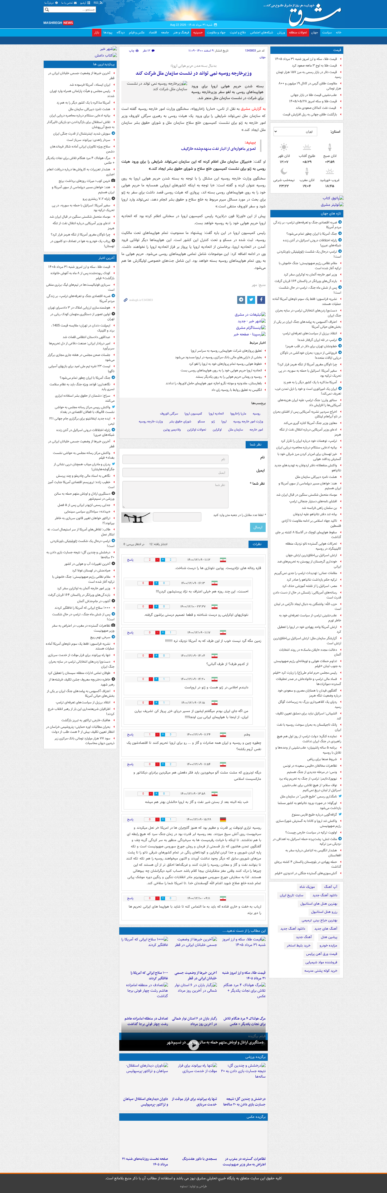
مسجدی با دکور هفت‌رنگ (199, 1159)
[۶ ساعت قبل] (144, 1138)
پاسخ (130, 559)
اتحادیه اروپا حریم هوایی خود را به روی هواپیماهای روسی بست (221, 370)
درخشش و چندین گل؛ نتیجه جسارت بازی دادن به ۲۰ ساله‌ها (244, 1102)
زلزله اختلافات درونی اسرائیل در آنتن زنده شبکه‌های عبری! (312, 243)
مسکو (201, 421)
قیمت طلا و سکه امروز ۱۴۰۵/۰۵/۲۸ (313, 101)
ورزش (281, 32)
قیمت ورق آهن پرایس (321, 954)
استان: (335, 132)
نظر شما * (257, 484)
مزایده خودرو (328, 945)
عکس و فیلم (137, 32)
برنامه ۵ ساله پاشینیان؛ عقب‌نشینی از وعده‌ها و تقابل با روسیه (308, 750)
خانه (338, 32)
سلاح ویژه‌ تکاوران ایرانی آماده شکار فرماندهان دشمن (82, 149)
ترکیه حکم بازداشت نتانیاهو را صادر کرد (312, 579)
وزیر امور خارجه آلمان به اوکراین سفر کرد (310, 274)
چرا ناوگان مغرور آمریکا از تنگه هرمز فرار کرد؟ (307, 364)
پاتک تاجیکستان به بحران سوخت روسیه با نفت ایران (309, 727)
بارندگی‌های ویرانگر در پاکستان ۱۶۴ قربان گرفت (306, 281)
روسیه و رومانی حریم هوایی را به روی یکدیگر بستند (229, 376)
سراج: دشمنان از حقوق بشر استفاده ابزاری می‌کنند (85, 398)
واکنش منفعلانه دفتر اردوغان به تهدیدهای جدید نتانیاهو (307, 468)
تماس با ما (67, 3)
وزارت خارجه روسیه (151, 421)
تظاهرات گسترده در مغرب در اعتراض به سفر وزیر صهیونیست (244, 1162)
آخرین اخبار (106, 258)
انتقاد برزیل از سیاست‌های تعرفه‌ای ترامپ (309, 333)
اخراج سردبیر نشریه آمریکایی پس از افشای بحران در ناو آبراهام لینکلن (307, 414)
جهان (314, 32)
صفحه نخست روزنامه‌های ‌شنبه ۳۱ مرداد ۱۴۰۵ (145, 1162)
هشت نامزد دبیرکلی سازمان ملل (316, 476)
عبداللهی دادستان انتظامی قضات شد (86, 337)
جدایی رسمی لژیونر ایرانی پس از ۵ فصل (84, 505)
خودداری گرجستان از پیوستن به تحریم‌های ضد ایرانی (309, 564)
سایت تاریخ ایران (291, 895)
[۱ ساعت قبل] (193, 952)
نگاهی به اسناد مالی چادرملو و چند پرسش (83, 475)
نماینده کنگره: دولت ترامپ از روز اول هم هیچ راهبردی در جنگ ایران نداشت (309, 739)
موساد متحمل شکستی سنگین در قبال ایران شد (306, 494)
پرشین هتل (329, 937)
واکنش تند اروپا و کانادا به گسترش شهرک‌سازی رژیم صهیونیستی (308, 823)
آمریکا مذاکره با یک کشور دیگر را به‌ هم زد (310, 382)
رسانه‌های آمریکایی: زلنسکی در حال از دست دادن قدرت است (307, 595)
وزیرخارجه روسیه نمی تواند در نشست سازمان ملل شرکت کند (194, 73)
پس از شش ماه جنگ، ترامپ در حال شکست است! (310, 290)
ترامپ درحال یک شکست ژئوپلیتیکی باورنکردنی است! (309, 254)
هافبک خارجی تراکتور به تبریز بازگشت (85, 720)
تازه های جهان (331, 213)
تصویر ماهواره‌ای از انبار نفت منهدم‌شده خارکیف (218, 148)
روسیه (256, 413)
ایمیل (260, 470)
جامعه (165, 32)
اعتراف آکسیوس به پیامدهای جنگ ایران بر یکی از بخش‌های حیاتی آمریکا (307, 324)
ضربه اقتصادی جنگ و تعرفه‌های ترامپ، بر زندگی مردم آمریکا (307, 225)
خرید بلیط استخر (298, 945)
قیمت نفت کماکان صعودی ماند (316, 107)
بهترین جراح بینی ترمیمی (319, 920)
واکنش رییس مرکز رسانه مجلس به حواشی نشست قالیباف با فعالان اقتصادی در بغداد (85, 410)
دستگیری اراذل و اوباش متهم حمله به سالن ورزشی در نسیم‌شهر (215, 1042)
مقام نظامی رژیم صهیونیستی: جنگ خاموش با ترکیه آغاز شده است (310, 266)
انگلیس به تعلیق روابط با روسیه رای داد (236, 389)
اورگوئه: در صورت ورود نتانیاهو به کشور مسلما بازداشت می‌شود (309, 806)
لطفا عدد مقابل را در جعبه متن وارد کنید (239, 515)
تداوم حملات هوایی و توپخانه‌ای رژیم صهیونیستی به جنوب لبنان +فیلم (307, 664)
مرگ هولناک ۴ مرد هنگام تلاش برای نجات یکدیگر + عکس (80, 161)
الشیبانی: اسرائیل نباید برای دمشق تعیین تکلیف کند (308, 716)
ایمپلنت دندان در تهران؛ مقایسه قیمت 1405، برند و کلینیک (83, 328)
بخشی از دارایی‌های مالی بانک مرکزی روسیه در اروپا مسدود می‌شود (218, 357)
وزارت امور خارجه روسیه (248, 421)
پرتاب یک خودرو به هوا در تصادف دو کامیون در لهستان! (82, 244)
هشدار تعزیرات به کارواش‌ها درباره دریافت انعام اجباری (81, 172)
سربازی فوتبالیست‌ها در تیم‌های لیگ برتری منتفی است (80, 287)
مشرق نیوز (304, 13)
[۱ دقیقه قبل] (242, 952)
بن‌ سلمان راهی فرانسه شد (319, 507)
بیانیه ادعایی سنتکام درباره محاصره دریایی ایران (306, 447)
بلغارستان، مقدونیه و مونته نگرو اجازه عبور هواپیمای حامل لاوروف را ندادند (214, 383)
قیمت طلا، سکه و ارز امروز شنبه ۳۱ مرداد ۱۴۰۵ (306, 59)
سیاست (327, 32)
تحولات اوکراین (196, 429)
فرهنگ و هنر (181, 32)
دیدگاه (121, 32)
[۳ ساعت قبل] (193, 1078)
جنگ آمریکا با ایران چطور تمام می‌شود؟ (311, 233)
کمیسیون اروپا (193, 413)
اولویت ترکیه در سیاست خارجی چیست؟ (311, 832)
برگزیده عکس (256, 1117)
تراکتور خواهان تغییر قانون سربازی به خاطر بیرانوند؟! (85, 521)
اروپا (224, 421)
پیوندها (107, 32)
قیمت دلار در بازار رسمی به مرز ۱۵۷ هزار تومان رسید (308, 75)
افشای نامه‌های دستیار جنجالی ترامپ (313, 501)
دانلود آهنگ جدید (324, 895)
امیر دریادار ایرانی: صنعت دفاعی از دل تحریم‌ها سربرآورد (82, 346)
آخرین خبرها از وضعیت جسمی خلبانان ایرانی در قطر (196, 975)
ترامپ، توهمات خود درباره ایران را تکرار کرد (309, 440)
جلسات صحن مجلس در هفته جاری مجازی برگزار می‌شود (81, 357)
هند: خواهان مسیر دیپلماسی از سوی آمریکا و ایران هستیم (310, 486)
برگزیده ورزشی (255, 1057)
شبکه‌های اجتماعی (261, 32)
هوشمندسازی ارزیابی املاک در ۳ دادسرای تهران (79, 307)
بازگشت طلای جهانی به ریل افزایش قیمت (310, 114)
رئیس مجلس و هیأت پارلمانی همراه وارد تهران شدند (82, 94)
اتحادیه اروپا (216, 413)
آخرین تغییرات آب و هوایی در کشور (87, 563)
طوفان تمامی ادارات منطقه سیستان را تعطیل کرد (79, 672)
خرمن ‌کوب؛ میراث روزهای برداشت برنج (84, 180)
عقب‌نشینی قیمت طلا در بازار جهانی (314, 95)
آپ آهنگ (330, 887)
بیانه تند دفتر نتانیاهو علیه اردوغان (315, 514)
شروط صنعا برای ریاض (322, 759)
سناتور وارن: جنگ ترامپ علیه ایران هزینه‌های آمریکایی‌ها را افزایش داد (309, 403)
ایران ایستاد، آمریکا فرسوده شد (90, 84)
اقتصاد (153, 32)
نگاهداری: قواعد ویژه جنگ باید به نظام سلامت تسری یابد (82, 387)
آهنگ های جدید (325, 928)
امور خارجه (256, 429)
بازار (96, 32)
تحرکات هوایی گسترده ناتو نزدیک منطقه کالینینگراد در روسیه (313, 546)
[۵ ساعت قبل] (144, 998)
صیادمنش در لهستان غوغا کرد (91, 570)
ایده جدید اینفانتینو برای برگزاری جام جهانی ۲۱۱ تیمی (82, 421)
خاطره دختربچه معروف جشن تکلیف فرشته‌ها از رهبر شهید (82, 682)
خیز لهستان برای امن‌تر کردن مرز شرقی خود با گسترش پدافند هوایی (309, 457)
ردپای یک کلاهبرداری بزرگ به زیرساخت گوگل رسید (309, 704)
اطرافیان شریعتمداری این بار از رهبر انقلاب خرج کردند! (81, 711)
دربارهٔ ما (49, 3)
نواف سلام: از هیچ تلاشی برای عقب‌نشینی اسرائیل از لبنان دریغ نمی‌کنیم (311, 788)
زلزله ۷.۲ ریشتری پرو (96, 198)
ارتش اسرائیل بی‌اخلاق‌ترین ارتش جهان (311, 555)
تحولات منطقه (298, 32)
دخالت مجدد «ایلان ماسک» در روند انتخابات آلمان (310, 652)
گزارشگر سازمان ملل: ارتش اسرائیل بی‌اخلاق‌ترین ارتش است (307, 641)
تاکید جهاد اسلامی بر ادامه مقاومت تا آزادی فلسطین (311, 523)
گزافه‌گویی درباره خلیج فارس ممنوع (314, 814)
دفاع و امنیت (238, 32)
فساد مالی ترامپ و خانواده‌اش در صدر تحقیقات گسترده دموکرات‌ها (308, 682)
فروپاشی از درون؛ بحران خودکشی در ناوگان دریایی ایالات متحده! (310, 355)
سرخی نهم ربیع (100, 637)
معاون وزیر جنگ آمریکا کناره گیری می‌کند (310, 423)
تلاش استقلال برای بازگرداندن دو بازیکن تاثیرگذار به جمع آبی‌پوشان (81, 125)
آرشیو (83, 3)
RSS (96, 3)
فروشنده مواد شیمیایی (321, 962)
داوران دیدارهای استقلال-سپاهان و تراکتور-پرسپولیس (145, 1102)
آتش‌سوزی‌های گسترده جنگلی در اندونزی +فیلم (306, 873)
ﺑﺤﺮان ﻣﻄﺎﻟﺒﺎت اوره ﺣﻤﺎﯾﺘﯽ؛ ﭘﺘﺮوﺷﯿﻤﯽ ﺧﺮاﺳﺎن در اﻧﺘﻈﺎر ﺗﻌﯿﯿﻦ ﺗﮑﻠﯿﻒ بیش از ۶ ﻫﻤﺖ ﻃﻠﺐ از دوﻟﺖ (80, 729)
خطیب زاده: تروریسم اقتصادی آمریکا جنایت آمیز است (81, 485)
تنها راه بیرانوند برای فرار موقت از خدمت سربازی (194, 1102)
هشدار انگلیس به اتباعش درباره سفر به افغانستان (313, 853)
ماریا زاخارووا (238, 413)
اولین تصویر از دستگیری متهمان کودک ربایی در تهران (82, 317)
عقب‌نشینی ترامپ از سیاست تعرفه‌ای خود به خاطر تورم (310, 618)
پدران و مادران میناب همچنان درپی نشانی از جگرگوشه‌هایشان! (84, 467)
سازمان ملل (235, 429)
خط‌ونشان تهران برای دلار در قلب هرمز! (311, 346)
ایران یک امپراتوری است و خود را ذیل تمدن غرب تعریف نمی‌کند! (308, 391)
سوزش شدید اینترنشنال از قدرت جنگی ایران (81, 133)
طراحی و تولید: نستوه (193, 1186)
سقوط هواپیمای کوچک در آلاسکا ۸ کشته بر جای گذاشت (308, 535)
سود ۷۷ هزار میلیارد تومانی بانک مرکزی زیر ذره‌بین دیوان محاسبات (84, 741)
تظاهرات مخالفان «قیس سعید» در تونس (310, 765)
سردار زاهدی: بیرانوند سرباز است (88, 139)
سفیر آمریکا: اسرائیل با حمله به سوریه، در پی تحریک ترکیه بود (310, 373)
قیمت (337, 50)
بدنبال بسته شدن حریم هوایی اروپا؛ (194, 66)
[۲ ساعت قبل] (144, 952)
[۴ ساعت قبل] (242, 998)
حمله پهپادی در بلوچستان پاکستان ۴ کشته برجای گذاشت (307, 864)
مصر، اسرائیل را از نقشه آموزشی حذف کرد (309, 585)
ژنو (213, 421)
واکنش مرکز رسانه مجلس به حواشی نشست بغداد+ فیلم (84, 455)
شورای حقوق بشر (180, 421)
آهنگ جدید (304, 937)
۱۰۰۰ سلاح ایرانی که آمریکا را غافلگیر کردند (149, 975)
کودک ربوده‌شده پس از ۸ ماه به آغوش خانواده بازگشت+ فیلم (83, 276)
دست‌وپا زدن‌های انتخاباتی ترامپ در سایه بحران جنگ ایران (308, 313)
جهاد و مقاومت (216, 32)
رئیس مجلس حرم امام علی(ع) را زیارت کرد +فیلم (305, 672)
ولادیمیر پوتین (172, 429)
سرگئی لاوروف (169, 413)
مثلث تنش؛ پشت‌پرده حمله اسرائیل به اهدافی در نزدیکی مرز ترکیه (307, 842)
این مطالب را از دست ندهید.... (244, 931)
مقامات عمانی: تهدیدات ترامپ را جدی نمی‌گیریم (305, 573)
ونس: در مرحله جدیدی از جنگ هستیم (312, 772)
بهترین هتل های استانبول (318, 904)
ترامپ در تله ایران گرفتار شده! (317, 339)
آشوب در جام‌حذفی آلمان (93, 601)
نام (262, 457)
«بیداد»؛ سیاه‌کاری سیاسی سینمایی (87, 511)
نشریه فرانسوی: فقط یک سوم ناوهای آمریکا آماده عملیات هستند (306, 301)
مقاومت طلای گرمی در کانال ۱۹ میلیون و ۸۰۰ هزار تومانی (310, 86)
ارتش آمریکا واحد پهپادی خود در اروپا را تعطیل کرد (309, 629)
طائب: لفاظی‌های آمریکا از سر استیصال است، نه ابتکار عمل (81, 532)
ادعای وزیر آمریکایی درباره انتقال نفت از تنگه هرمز (310, 432)
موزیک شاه (307, 887)
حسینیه (198, 32)
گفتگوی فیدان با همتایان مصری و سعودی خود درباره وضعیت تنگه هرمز (309, 693)
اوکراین (217, 429)
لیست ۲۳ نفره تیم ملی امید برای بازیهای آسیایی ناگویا (81, 369)
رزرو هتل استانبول (324, 912)
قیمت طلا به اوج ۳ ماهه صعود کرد (314, 65)
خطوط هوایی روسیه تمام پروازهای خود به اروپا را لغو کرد (225, 363)
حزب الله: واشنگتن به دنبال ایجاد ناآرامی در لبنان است (307, 607)
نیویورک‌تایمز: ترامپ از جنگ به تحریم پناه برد (308, 778)
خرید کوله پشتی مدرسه (320, 971)
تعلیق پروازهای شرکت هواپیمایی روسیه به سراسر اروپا (226, 350)
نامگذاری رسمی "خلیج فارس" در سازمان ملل (308, 796)
